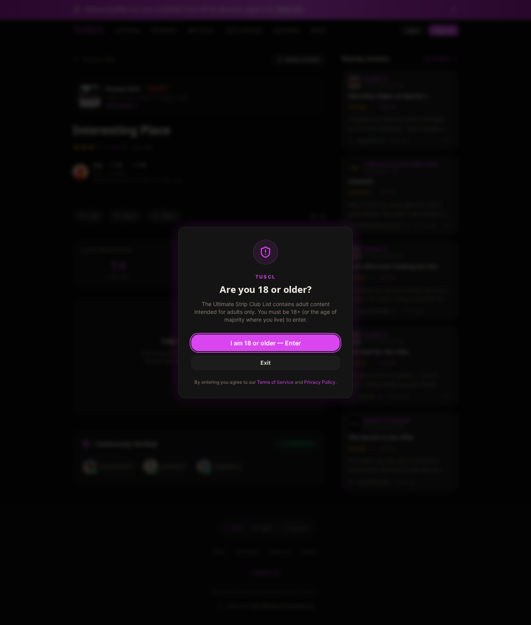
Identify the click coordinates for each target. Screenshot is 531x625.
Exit (265, 362)
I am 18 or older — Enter (266, 343)
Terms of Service (275, 382)
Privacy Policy (319, 382)
